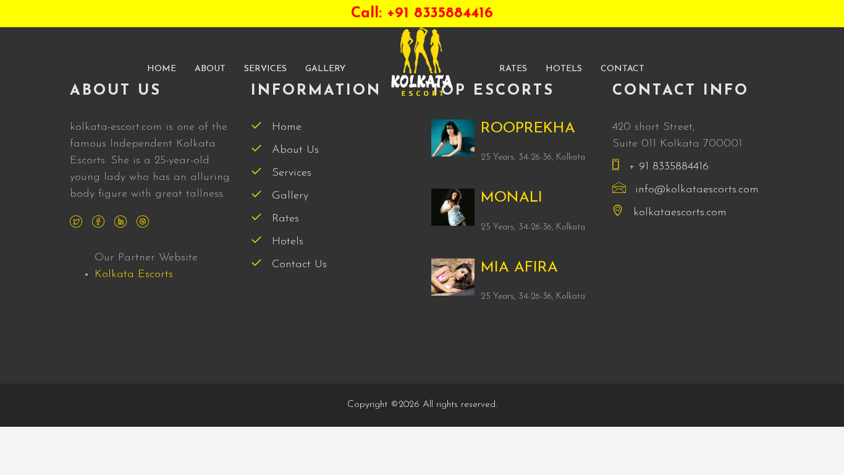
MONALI (511, 197)
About (210, 69)
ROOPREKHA (528, 128)
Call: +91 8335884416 (422, 13)
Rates (513, 69)
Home (161, 69)
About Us (293, 150)
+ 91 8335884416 (667, 167)
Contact (622, 69)
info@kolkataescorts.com (697, 189)
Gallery (325, 69)
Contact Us (297, 264)
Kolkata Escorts (134, 274)
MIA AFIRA (519, 267)
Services (265, 69)
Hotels (564, 69)
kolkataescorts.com (678, 212)
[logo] (422, 61)
